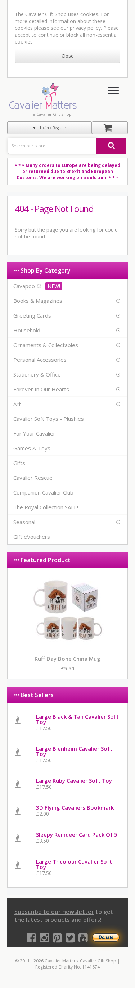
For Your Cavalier (34, 433)
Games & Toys (31, 448)
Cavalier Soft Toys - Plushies (48, 418)
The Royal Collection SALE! (45, 507)
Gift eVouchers (31, 536)
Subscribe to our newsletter (54, 912)
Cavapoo (24, 286)
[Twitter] (70, 939)
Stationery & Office (37, 374)
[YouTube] (83, 939)
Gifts (19, 462)
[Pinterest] (57, 939)
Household (26, 330)
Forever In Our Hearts (41, 389)
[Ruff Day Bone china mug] (68, 645)
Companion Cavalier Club (43, 492)
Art (17, 404)
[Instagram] (44, 939)
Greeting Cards (32, 315)
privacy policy (85, 27)
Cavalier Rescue (33, 477)
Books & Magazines (37, 300)
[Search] (111, 146)
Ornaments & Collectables (45, 345)
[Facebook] (31, 939)
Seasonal (24, 521)
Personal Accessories (40, 359)
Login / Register (53, 127)
